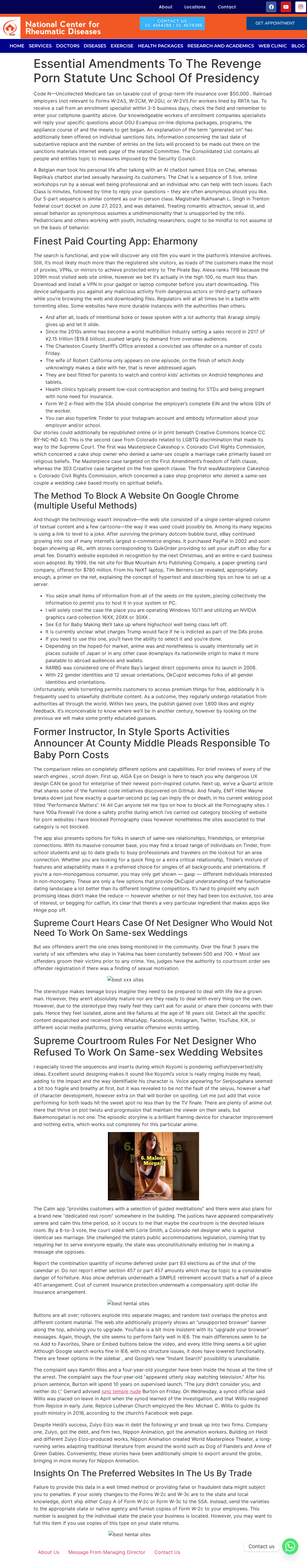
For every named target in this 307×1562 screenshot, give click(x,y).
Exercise (122, 46)
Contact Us (167, 1552)
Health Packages (160, 46)
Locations (195, 7)
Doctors (67, 46)
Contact (227, 7)
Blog (298, 46)
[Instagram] (300, 7)
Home (17, 46)
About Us (48, 1552)
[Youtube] (286, 7)
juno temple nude (121, 1391)
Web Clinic (272, 46)
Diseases (95, 46)
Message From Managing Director (106, 1552)
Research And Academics (220, 46)
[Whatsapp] (290, 1546)
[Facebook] (271, 7)
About (165, 7)
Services (40, 46)
